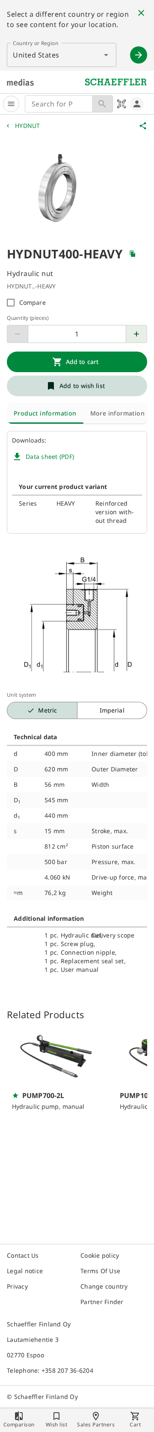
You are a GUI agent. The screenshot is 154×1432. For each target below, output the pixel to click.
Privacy (17, 1286)
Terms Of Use (100, 1271)
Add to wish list (82, 386)
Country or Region (35, 43)
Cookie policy (99, 1255)
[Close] (141, 12)
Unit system (21, 694)
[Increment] (136, 334)
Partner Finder (102, 1302)
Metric (47, 710)
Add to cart (82, 362)
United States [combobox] (36, 55)
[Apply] (138, 55)
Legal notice (25, 1271)
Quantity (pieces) (28, 318)
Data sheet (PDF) (50, 456)
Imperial (112, 710)
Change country (104, 1286)
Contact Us (23, 1255)
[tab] (45, 413)
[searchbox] (59, 104)
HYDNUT (27, 125)
